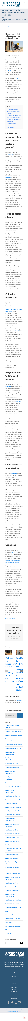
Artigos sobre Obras (12, 858)
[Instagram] (16, 1002)
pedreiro (10, 70)
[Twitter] (12, 1002)
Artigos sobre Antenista (13, 748)
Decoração (9, 922)
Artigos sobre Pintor (12, 883)
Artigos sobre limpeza (13, 841)
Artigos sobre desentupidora (10, 791)
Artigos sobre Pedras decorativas (12, 869)
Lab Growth (18, 1011)
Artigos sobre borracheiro (10, 759)
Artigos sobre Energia (12, 811)
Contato (13, 976)
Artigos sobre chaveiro (13, 767)
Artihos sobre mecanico (13, 907)
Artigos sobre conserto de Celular (13, 778)
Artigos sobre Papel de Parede (13, 863)
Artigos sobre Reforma (13, 890)
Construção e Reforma (13, 918)
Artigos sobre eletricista (13, 803)
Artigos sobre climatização (10, 772)
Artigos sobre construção (14, 783)
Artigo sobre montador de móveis (13, 740)
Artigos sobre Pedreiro (10, 618)
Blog (7, 911)
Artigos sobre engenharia (14, 814)
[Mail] (19, 1002)
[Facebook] (8, 1002)
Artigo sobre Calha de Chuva (12, 726)
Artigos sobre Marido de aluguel (13, 849)
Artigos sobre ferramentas (10, 819)
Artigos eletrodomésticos (14, 744)
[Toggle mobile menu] (25, 2)
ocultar (16, 107)
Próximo (18, 27)
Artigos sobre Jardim (12, 837)
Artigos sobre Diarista (13, 796)
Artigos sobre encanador (13, 807)
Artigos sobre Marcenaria (14, 845)
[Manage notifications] (24, 1017)
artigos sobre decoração (13, 786)
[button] (6, 671)
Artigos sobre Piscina (12, 887)
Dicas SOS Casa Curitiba (13, 926)
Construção (9, 915)
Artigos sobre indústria (13, 834)
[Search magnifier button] (20, 715)
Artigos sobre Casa (12, 763)
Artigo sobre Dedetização (14, 735)
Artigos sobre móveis (12, 854)
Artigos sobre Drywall (13, 800)
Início (3, 17)
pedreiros (15, 552)
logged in (19, 700)
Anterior (12, 27)
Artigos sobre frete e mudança (12, 825)
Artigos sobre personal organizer (13, 878)
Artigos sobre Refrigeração (10, 895)
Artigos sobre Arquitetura (10, 753)
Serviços (14, 987)
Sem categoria (10, 930)
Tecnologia (9, 933)
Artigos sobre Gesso (12, 830)
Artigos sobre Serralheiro (14, 900)
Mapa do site (14, 991)
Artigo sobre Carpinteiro (13, 731)
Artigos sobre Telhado (13, 904)
